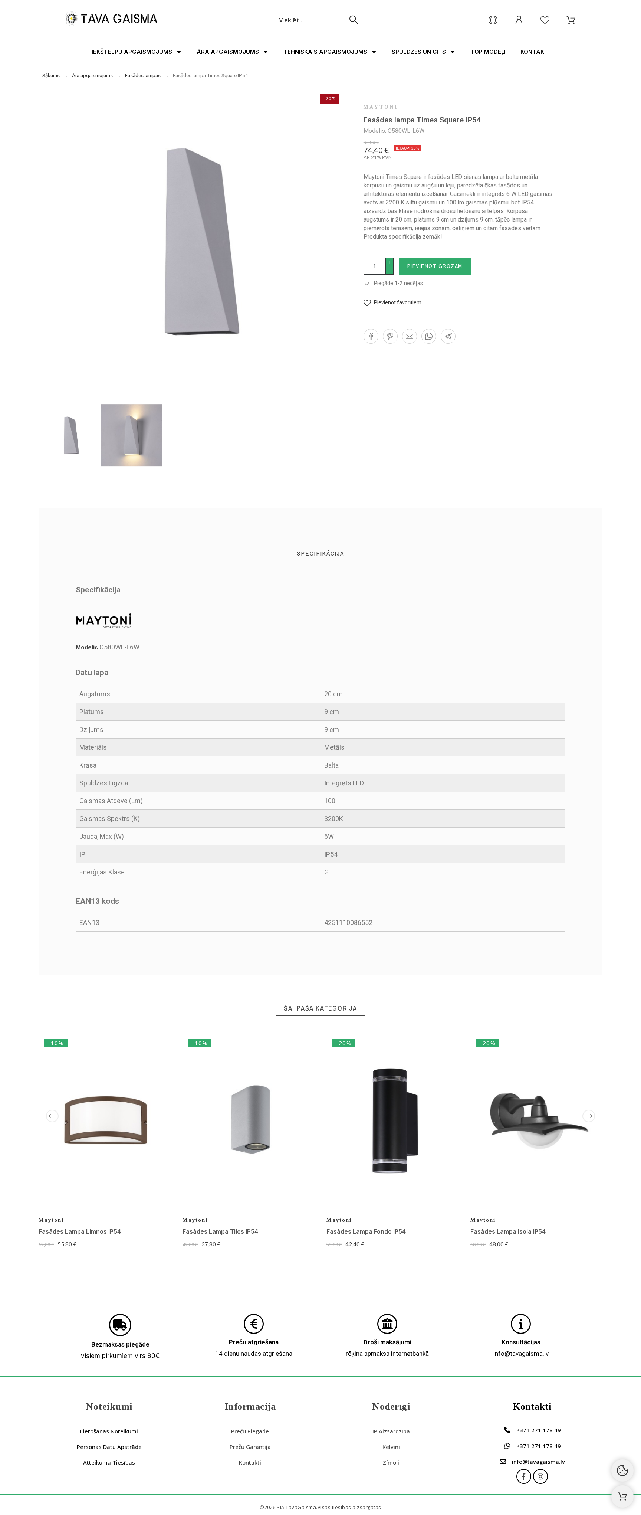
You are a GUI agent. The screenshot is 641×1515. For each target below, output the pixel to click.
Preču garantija (250, 1446)
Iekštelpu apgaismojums (132, 51)
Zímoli (391, 1462)
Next (588, 1116)
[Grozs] (622, 1496)
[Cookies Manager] (622, 1470)
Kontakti (535, 51)
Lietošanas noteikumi (109, 1431)
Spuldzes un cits (419, 51)
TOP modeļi (488, 51)
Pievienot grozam (435, 266)
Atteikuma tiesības (109, 1462)
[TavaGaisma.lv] (111, 20)
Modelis (87, 647)
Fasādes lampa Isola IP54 (508, 1231)
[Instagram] (540, 1476)
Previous (52, 1116)
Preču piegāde (250, 1431)
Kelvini (391, 1446)
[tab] (320, 553)
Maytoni (381, 107)
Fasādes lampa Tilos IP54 (220, 1231)
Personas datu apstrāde (109, 1446)
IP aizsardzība (391, 1431)
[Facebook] (523, 1476)
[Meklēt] (353, 20)
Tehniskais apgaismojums (325, 51)
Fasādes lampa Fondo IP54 (366, 1231)
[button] (392, 303)
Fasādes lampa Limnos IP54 (80, 1231)
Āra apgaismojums (228, 51)
